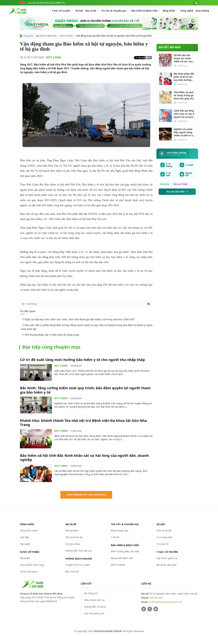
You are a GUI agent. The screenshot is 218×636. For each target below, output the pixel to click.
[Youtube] (155, 609)
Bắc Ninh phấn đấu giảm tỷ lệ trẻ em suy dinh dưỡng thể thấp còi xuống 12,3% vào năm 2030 (184, 77)
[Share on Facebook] (148, 304)
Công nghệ (186, 10)
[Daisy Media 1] (109, 23)
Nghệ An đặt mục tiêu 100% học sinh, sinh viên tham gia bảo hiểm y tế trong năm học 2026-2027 (79, 319)
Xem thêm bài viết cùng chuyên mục (87, 494)
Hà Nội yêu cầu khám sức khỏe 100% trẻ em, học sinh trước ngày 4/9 (184, 58)
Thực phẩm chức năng (32, 564)
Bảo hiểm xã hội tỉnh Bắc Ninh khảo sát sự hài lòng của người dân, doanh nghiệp (84, 457)
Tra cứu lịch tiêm (175, 191)
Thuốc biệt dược (28, 571)
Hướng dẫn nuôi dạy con (78, 550)
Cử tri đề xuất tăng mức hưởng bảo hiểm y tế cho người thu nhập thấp (82, 359)
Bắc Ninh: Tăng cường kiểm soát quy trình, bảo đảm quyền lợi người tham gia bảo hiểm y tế (85, 389)
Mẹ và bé (91, 10)
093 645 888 (156, 597)
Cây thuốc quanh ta (166, 558)
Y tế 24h (115, 537)
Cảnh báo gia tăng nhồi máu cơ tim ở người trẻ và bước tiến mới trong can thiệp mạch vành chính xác (184, 114)
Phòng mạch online (78, 558)
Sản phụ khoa (72, 543)
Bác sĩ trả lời (72, 571)
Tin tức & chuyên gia (114, 10)
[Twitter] (143, 609)
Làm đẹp (24, 537)
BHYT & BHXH (66, 35)
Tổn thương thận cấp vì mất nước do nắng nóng (51, 334)
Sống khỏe (169, 10)
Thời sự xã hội (163, 530)
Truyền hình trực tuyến (77, 564)
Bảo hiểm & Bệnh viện (144, 10)
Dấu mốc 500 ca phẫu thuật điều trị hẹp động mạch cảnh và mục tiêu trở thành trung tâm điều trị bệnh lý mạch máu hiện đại (87, 327)
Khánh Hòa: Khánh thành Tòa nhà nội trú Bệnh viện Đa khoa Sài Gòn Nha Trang (83, 422)
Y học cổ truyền (61, 10)
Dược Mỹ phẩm (29, 551)
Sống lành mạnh (29, 530)
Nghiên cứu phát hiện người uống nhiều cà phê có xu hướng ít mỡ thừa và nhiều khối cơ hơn (184, 132)
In (149, 57)
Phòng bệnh (72, 530)
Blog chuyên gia (119, 530)
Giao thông (202, 10)
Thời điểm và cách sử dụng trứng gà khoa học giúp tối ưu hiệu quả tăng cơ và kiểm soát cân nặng (184, 95)
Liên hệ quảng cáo (94, 613)
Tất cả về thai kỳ (73, 537)
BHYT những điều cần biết (125, 551)
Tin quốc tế (162, 543)
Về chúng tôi (91, 593)
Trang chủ (28, 35)
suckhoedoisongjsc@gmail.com (165, 601)
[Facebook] (149, 609)
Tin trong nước (164, 537)
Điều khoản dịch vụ (94, 600)
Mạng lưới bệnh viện (122, 558)
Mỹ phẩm (25, 558)
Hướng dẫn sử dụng (95, 606)
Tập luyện (25, 543)
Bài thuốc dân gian (166, 564)
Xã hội (79, 10)
